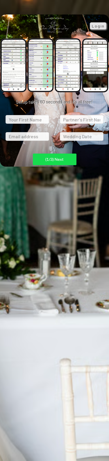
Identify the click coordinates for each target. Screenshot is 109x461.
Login (98, 25)
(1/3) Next (54, 159)
